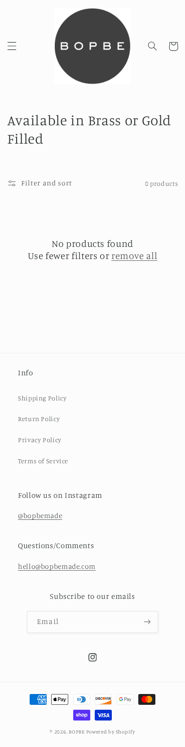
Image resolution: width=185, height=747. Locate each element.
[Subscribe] (147, 622)
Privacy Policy (40, 440)
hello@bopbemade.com (57, 566)
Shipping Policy (42, 398)
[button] (11, 46)
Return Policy (39, 418)
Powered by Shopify (110, 732)
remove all (134, 255)
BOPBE (77, 732)
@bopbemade (40, 515)
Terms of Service (43, 461)
